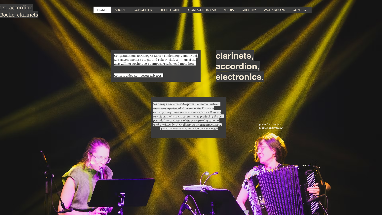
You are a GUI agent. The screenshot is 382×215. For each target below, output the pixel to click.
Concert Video (124, 75)
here (191, 63)
